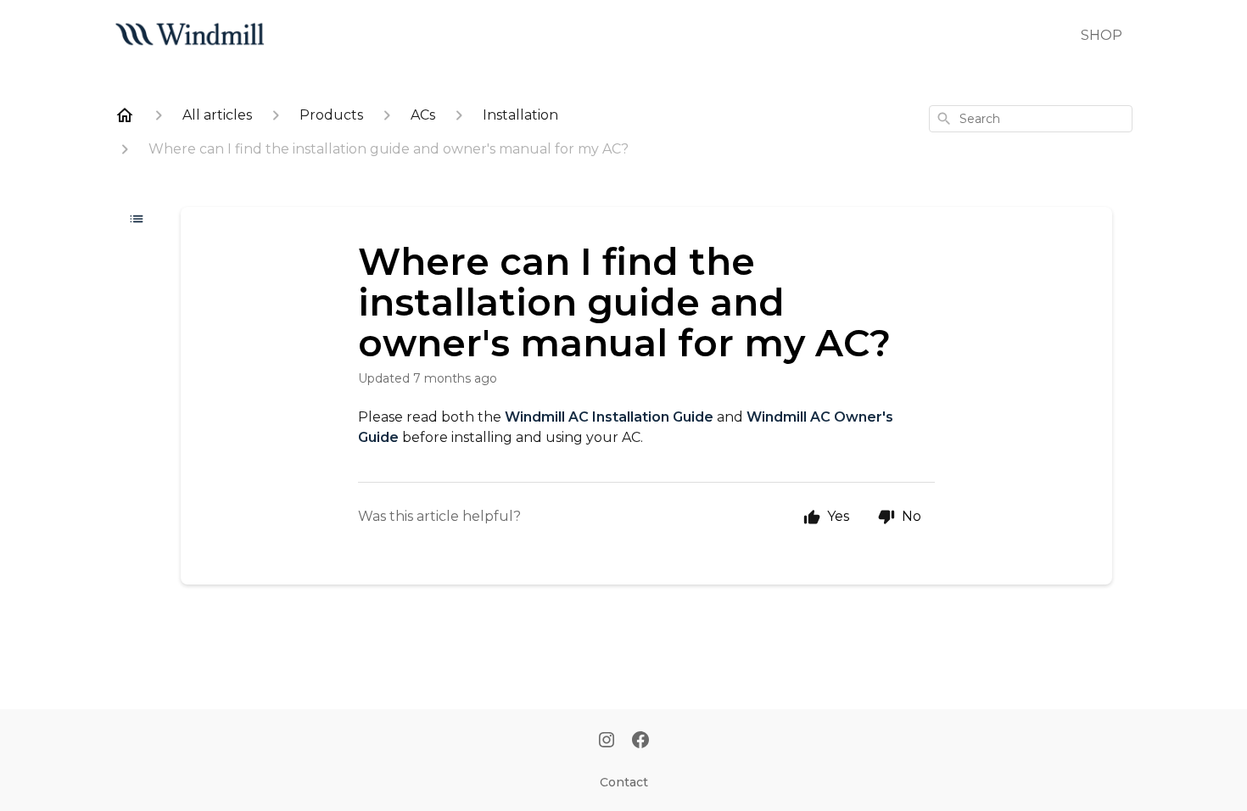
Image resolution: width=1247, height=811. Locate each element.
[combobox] (1030, 118)
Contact (624, 782)
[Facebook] (640, 741)
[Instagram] (606, 741)
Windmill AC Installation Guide (609, 417)
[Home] (125, 115)
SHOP (1101, 35)
